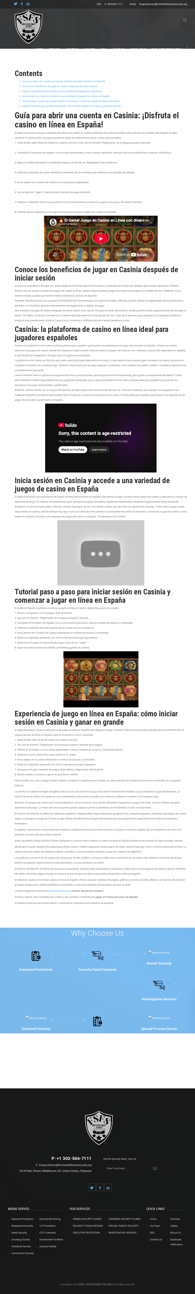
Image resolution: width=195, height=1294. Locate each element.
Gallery (90, 49)
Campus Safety (47, 1246)
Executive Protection (22, 1219)
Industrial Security (21, 1246)
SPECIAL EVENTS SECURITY (124, 1225)
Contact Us (138, 49)
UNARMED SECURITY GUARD (125, 1219)
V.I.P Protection (47, 1225)
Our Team (72, 49)
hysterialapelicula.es (61, 890)
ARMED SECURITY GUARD (87, 1219)
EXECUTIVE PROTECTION (86, 1232)
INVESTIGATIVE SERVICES (123, 1232)
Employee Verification (166, 49)
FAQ (103, 49)
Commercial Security (22, 1253)
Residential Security (22, 1225)
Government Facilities (51, 1239)
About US (118, 49)
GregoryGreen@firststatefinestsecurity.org (163, 4)
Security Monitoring (50, 1219)
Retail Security (19, 1232)
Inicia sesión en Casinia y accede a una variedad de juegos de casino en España (66, 96)
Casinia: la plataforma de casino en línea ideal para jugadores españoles (62, 91)
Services (54, 49)
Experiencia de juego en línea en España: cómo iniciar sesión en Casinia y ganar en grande (71, 106)
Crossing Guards (20, 1239)
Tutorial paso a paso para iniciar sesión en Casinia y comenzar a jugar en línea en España (70, 101)
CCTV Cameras (47, 1232)
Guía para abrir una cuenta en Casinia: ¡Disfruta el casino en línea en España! (63, 81)
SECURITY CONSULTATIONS (88, 1225)
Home (38, 49)
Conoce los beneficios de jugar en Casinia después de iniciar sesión (59, 86)
